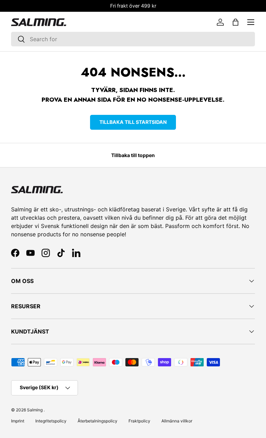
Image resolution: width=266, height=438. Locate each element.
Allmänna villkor (176, 420)
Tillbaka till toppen (133, 155)
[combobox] (133, 39)
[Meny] (250, 22)
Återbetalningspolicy (97, 420)
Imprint (17, 420)
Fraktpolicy (139, 420)
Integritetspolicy (50, 420)
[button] (235, 22)
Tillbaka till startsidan (133, 122)
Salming (35, 409)
